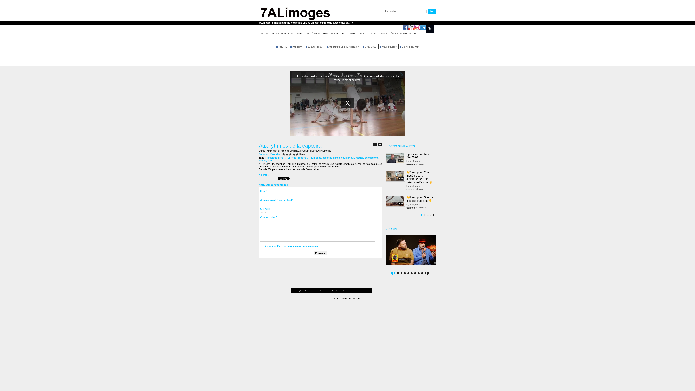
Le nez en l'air (410, 46)
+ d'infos (264, 174)
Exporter (275, 154)
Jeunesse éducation (377, 33)
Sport (352, 33)
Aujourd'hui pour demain (344, 46)
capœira (327, 157)
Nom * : (264, 191)
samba (262, 160)
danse (336, 157)
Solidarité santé (338, 33)
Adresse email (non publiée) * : (277, 200)
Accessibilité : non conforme (351, 291)
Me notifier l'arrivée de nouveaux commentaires (291, 246)
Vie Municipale (288, 33)
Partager (263, 154)
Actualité (414, 33)
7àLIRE (283, 46)
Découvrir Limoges (269, 33)
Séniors (394, 33)
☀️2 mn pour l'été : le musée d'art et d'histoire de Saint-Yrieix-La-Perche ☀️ (419, 177)
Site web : (265, 208)
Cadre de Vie (303, 33)
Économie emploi (320, 33)
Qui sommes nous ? (326, 291)
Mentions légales (297, 291)
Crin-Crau (370, 46)
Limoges (358, 157)
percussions (371, 157)
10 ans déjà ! (315, 46)
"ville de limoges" (297, 157)
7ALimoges (314, 157)
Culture (362, 33)
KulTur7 (297, 46)
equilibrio (346, 157)
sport (270, 160)
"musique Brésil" (275, 157)
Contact (338, 291)
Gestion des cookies (311, 291)
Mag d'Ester (389, 46)
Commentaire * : (269, 217)
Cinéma (403, 33)
